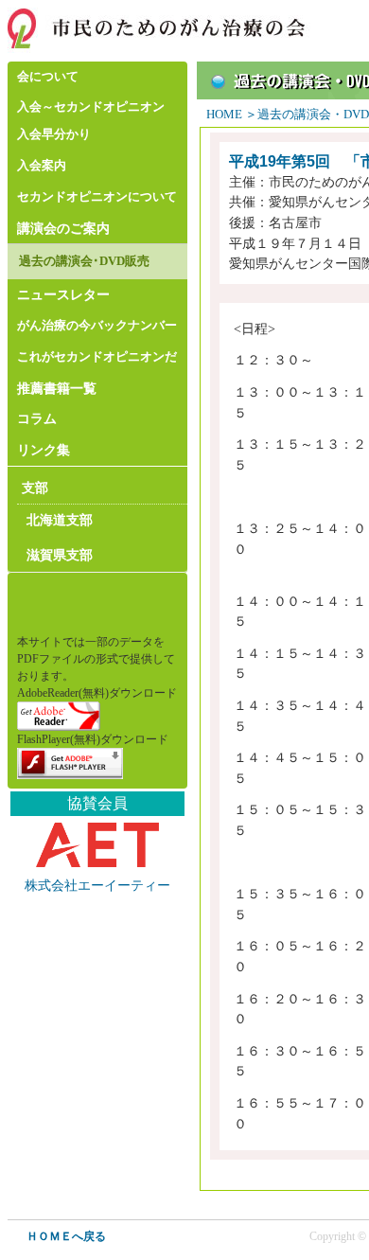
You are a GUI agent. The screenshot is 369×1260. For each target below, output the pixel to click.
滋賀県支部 (59, 554)
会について (48, 76)
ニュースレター (63, 294)
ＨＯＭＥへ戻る (66, 1236)
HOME (224, 114)
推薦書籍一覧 (57, 388)
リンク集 (43, 449)
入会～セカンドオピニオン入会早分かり (91, 120)
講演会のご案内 (63, 228)
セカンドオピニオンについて (97, 197)
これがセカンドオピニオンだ (97, 357)
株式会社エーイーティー (97, 885)
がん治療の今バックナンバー (97, 325)
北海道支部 (59, 519)
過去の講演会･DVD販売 (84, 261)
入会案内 (41, 165)
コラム (37, 418)
